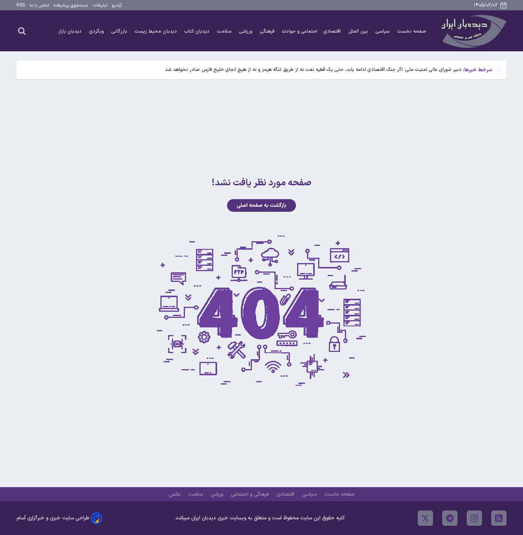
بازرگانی (120, 31)
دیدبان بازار (70, 31)
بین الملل (358, 31)
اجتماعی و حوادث (299, 31)
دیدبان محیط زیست (156, 31)
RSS (20, 5)
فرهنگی (268, 31)
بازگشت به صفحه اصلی (261, 205)
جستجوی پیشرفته (71, 5)
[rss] (499, 518)
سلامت (225, 31)
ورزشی (246, 31)
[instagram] (474, 518)
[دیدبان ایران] (472, 30)
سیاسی (383, 31)
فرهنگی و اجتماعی (250, 494)
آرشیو (117, 5)
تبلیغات (100, 5)
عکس (175, 494)
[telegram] (450, 518)
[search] (22, 30)
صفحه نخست (411, 31)
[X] (425, 518)
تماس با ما (39, 5)
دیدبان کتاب (198, 31)
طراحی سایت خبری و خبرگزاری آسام (52, 518)
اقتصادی (333, 31)
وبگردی (97, 31)
